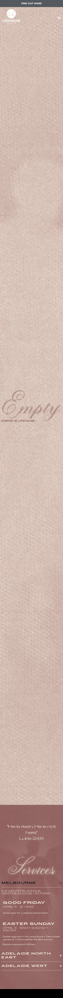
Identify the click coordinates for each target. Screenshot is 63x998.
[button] (59, 17)
